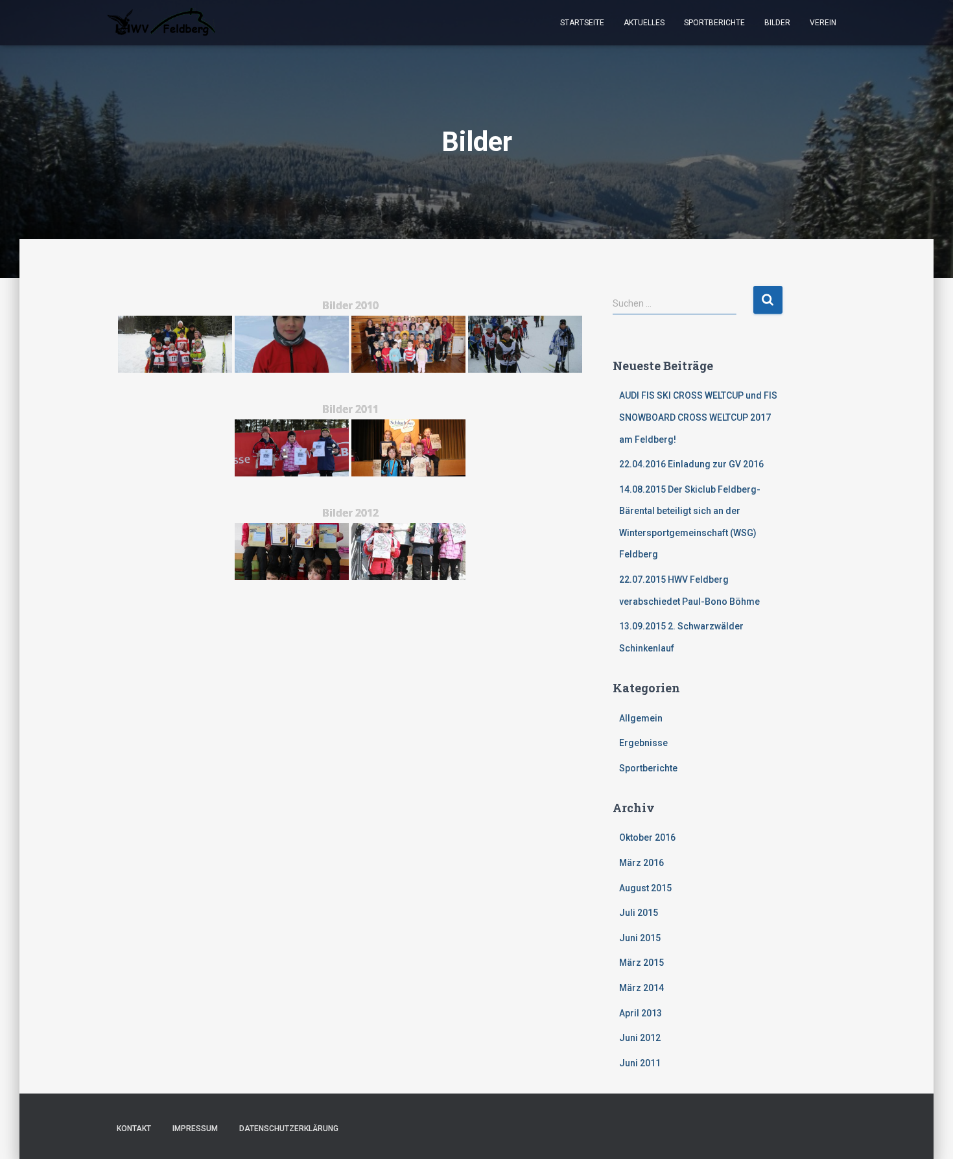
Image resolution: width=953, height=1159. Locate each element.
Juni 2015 (640, 938)
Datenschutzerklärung (288, 1128)
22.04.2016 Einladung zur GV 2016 (691, 464)
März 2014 (641, 988)
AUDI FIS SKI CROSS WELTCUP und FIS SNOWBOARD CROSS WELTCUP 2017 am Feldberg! (698, 417)
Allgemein (641, 718)
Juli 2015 (638, 912)
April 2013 (640, 1013)
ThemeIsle (825, 1130)
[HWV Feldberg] (161, 22)
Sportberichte (714, 22)
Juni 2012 (640, 1038)
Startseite (582, 22)
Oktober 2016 (647, 837)
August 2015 (645, 888)
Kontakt (134, 1128)
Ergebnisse (643, 743)
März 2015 (641, 962)
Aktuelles (644, 22)
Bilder (777, 22)
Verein (823, 22)
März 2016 (641, 863)
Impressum (195, 1128)
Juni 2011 (640, 1063)
